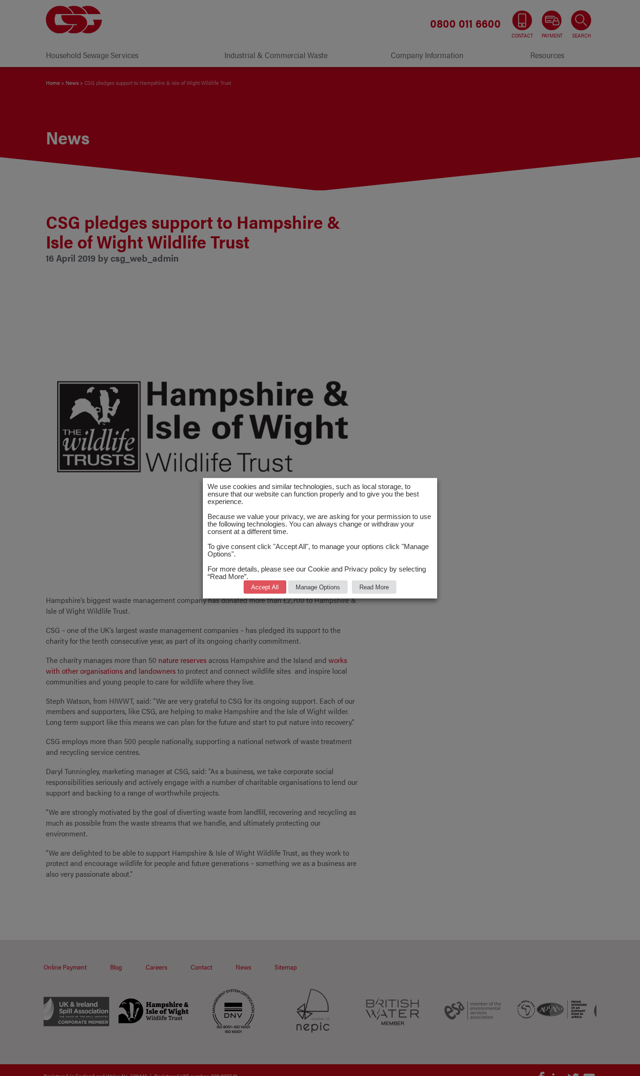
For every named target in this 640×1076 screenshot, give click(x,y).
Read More (374, 586)
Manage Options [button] (318, 586)
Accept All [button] (265, 586)
